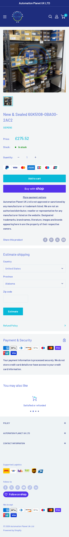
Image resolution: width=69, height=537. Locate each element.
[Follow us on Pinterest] (17, 487)
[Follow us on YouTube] (24, 487)
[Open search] (50, 16)
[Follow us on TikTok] (30, 487)
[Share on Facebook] (45, 239)
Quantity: (8, 157)
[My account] (56, 16)
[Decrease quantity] (18, 157)
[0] (63, 17)
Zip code (7, 291)
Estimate (13, 311)
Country (7, 261)
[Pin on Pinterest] (51, 239)
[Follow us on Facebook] (5, 487)
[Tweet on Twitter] (57, 239)
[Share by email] (63, 239)
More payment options (34, 197)
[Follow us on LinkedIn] (36, 487)
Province (8, 276)
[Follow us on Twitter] (11, 487)
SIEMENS (7, 127)
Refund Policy (10, 325)
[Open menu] (4, 17)
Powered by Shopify (12, 530)
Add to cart (34, 178)
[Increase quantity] (35, 157)
